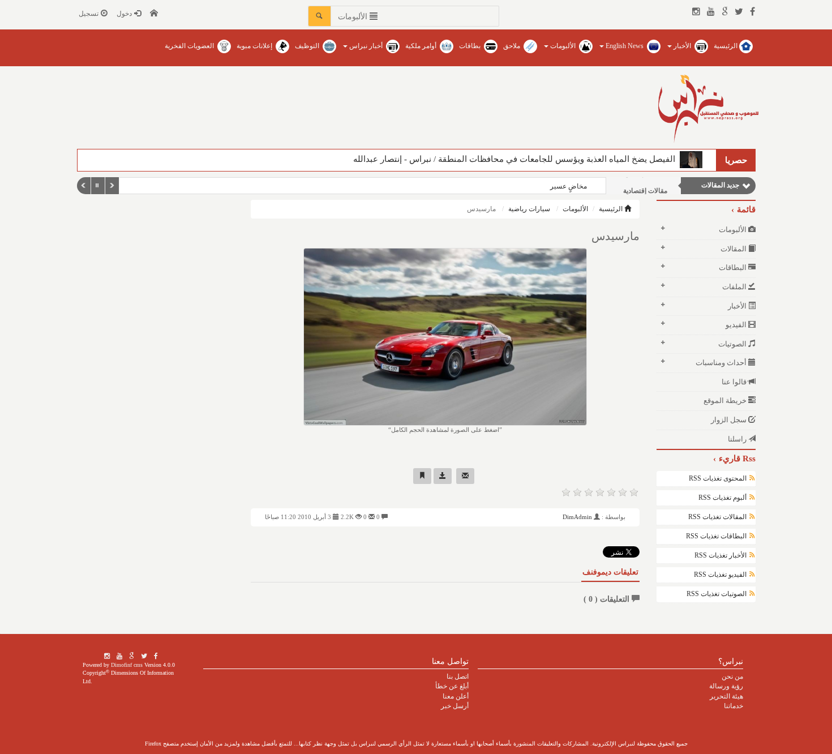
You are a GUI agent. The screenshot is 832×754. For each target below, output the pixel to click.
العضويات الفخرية (190, 46)
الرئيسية (726, 46)
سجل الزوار (729, 419)
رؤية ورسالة (726, 686)
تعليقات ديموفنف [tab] (610, 572)
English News (624, 46)
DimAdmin (577, 516)
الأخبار (682, 46)
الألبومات (562, 46)
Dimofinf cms (127, 665)
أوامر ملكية (421, 46)
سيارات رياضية (529, 209)
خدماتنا (733, 706)
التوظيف (308, 46)
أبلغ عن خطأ (452, 686)
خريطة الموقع (726, 400)
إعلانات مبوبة (255, 46)
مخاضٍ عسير (568, 186)
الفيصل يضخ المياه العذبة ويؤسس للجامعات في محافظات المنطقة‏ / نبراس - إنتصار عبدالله (516, 159)
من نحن (732, 676)
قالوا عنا (735, 382)
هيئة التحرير (726, 696)
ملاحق (512, 46)
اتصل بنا (458, 676)
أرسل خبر (455, 706)
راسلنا (738, 439)
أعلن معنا (456, 696)
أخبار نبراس (366, 46)
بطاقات (470, 46)
